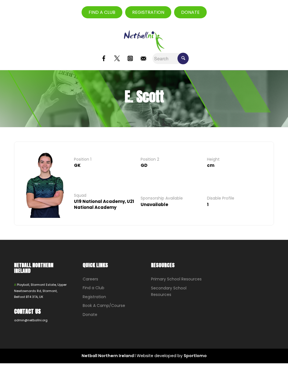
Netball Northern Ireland (108, 356)
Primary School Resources (176, 279)
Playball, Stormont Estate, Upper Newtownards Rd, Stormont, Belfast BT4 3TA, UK (40, 290)
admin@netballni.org (31, 320)
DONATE (190, 12)
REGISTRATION (148, 12)
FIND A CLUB (102, 12)
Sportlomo (195, 356)
